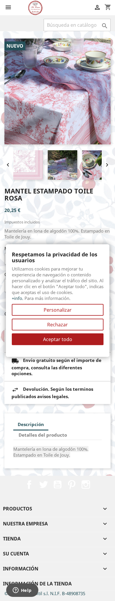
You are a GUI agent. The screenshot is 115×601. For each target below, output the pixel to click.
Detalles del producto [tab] (43, 435)
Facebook (29, 484)
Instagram (86, 484)
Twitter (43, 484)
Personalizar (58, 309)
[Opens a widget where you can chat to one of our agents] (22, 590)
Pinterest (72, 484)
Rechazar (57, 324)
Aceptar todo (57, 339)
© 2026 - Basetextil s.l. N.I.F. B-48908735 (44, 593)
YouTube (57, 484)
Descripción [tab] (31, 424)
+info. (17, 298)
